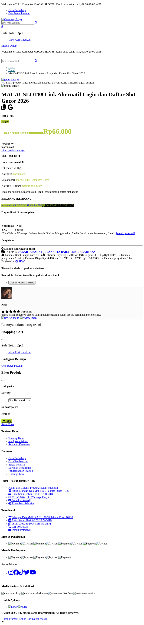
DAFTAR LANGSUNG (59, 205)
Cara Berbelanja (17, 10)
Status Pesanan (16, 464)
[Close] (2, 339)
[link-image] (10, 79)
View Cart (14, 39)
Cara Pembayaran (18, 461)
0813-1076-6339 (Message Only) (30, 497)
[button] (36, 22)
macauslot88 (19, 173)
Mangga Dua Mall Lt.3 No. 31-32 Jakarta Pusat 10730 (42, 517)
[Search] (36, 60)
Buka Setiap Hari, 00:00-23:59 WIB (31, 520)
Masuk (5, 45)
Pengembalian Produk (20, 470)
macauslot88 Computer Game (32, 179)
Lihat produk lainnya (13, 150)
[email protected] (125, 233)
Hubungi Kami (16, 474)
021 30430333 (19, 526)
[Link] (11, 19)
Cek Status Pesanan (19, 13)
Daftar (13, 45)
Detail (11, 70)
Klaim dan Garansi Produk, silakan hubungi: (33, 487)
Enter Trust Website (22, 503)
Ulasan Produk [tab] (22, 282)
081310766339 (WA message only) (31, 523)
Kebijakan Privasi (18, 441)
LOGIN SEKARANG (29, 205)
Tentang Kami (16, 438)
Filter (8, 421)
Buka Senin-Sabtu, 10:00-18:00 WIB (32, 493)
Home (11, 67)
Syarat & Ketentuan (19, 444)
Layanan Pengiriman (19, 467)
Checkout (26, 39)
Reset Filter (7, 424)
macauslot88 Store (32, 185)
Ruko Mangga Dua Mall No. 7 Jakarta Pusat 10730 (40, 490)
